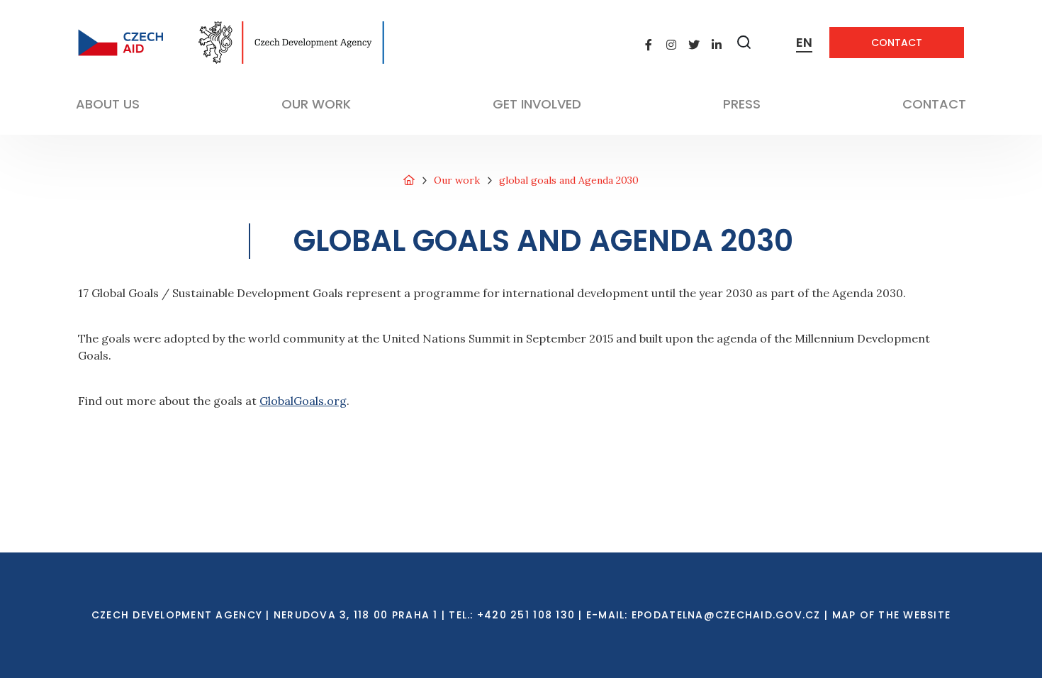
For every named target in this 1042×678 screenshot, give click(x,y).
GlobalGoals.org (303, 401)
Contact (896, 42)
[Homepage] (409, 180)
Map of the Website (891, 615)
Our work (457, 180)
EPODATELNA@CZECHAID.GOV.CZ (726, 615)
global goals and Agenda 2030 (569, 180)
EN (804, 42)
